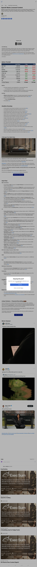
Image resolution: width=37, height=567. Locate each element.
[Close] (29, 277)
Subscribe (20, 284)
